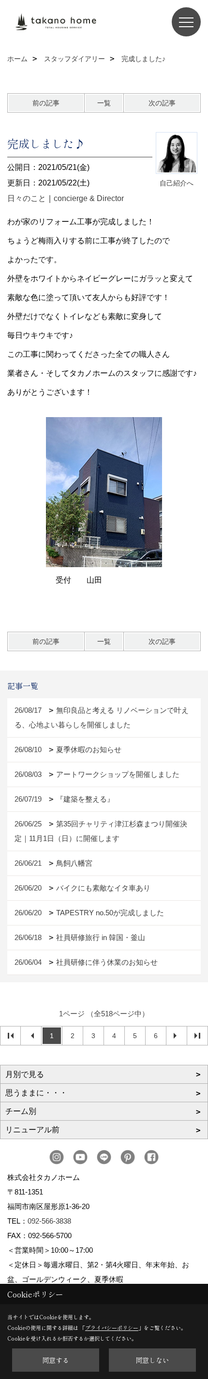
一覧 (104, 103)
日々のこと (26, 198)
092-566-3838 (49, 1221)
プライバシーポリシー (111, 1327)
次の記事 (162, 103)
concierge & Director (89, 198)
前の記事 (45, 103)
